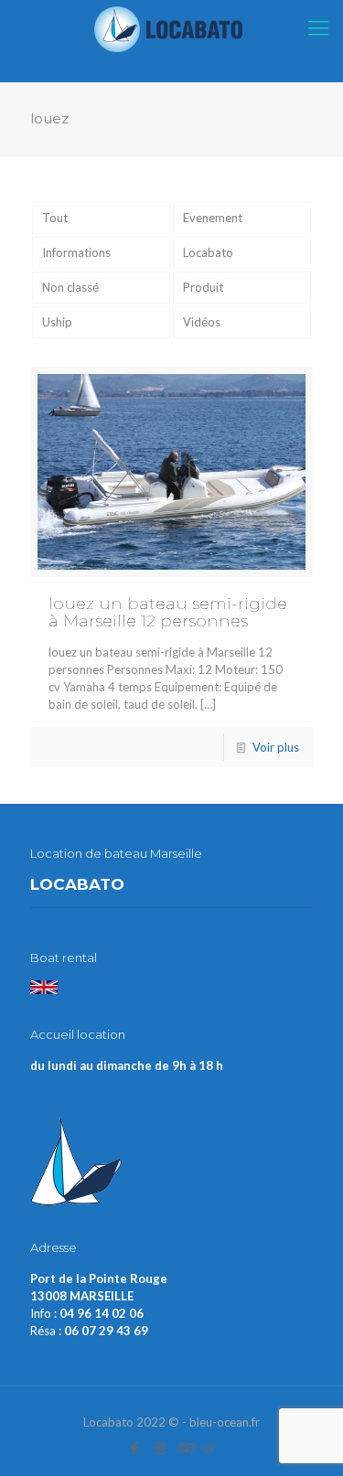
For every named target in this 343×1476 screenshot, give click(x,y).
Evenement (212, 217)
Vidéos (201, 322)
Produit (203, 287)
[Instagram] (159, 1447)
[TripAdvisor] (184, 1447)
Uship (57, 322)
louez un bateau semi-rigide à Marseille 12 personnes (167, 612)
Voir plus (275, 747)
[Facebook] (135, 1447)
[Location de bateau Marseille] (171, 27)
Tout (55, 217)
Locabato (208, 252)
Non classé (70, 287)
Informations (76, 252)
